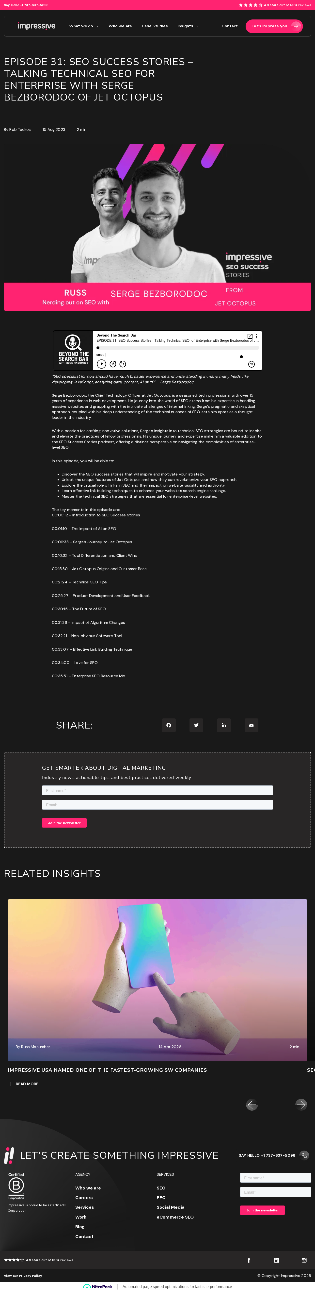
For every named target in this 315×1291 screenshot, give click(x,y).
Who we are (88, 1188)
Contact (84, 1237)
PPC (161, 1198)
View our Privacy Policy (23, 1276)
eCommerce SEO (175, 1217)
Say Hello (26, 5)
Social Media (171, 1207)
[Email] (251, 725)
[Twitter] (196, 725)
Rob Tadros (20, 129)
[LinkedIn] (224, 725)
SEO (161, 1188)
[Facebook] (169, 725)
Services (84, 1207)
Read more (27, 1084)
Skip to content (300, 2)
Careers (84, 1198)
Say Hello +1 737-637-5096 (267, 1155)
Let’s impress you (269, 26)
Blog (80, 1227)
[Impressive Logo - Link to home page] (36, 26)
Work (81, 1217)
